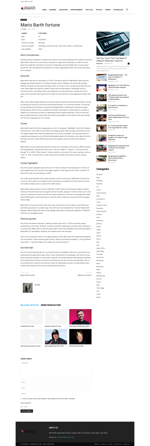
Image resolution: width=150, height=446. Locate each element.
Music (98, 263)
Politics (99, 10)
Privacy (110, 444)
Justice (98, 239)
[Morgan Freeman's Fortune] (56, 316)
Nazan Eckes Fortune (28, 275)
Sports (108, 10)
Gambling (99, 220)
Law (97, 245)
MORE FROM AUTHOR (51, 305)
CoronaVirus (100, 199)
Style (98, 285)
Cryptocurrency (101, 205)
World (98, 297)
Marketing (99, 260)
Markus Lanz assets (85, 275)
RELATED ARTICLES (30, 305)
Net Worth (29, 17)
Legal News (100, 251)
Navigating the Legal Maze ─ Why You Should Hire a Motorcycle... (117, 158)
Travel (98, 294)
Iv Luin (24, 29)
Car (97, 187)
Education (63, 10)
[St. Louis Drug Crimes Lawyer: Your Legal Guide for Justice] (101, 128)
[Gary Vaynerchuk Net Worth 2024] (80, 316)
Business (52, 10)
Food (98, 217)
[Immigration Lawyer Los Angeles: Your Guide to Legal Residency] (101, 137)
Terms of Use (118, 444)
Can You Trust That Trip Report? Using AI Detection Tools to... (111, 59)
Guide (98, 227)
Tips (97, 291)
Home (44, 10)
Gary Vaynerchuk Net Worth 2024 (79, 326)
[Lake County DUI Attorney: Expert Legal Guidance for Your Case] (101, 117)
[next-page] (25, 350)
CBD (97, 196)
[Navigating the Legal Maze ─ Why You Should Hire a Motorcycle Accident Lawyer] (101, 158)
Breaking (99, 181)
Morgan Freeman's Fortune (53, 326)
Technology (118, 10)
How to (98, 236)
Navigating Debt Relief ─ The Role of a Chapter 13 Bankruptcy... (117, 77)
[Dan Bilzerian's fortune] (32, 316)
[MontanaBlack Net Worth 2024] (56, 336)
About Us (97, 444)
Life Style (89, 10)
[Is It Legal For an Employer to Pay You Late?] (101, 108)
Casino (98, 190)
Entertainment (77, 10)
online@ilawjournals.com (65, 437)
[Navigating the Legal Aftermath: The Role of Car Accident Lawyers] (101, 148)
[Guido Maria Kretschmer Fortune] (32, 336)
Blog (97, 178)
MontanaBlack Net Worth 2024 (54, 346)
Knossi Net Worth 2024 (76, 346)
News (98, 270)
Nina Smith (99, 63)
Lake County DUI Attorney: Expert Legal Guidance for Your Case (118, 117)
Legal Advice (100, 248)
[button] (127, 10)
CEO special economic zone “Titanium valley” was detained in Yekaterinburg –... (118, 97)
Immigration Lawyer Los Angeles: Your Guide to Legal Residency (117, 137)
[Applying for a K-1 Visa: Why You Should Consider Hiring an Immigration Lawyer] (101, 87)
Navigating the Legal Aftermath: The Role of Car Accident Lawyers (118, 148)
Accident (99, 174)
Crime (98, 202)
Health (98, 230)
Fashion (99, 214)
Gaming (99, 224)
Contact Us (126, 444)
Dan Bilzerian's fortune (27, 326)
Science (99, 279)
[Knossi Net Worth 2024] (80, 336)
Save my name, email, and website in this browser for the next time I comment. (49, 398)
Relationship (100, 276)
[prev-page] (22, 350)
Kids (97, 242)
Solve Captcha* (26, 403)
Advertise (104, 444)
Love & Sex (100, 257)
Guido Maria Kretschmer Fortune (30, 346)
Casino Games (101, 193)
